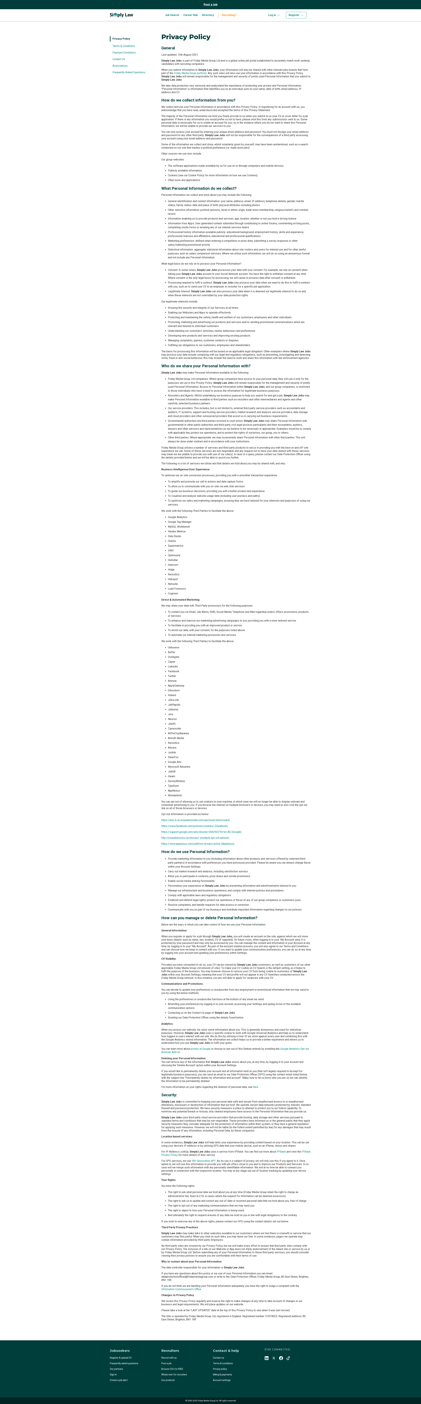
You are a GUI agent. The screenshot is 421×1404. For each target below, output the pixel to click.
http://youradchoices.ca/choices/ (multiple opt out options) (195, 837)
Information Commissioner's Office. (181, 1289)
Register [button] (294, 15)
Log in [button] (272, 15)
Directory (208, 15)
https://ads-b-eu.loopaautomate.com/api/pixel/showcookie (195, 820)
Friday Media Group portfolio (190, 73)
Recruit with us (169, 1357)
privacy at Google (200, 1048)
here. (256, 1087)
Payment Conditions (124, 52)
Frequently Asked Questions (128, 72)
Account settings (222, 1380)
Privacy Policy (121, 38)
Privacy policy (220, 1369)
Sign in (113, 1374)
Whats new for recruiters (174, 1374)
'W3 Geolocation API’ (204, 1160)
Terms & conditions (223, 1363)
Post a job (211, 4)
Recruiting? (229, 15)
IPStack (281, 1151)
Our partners (116, 1369)
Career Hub (190, 15)
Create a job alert (119, 1380)
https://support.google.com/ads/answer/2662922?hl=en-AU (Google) (201, 831)
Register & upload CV (121, 1357)
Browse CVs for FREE (172, 1369)
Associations (120, 65)
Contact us (218, 1357)
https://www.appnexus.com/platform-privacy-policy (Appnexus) (197, 843)
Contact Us (118, 59)
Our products (168, 1380)
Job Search (172, 15)
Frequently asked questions (124, 1363)
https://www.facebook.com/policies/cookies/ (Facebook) (194, 826)
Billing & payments (222, 1374)
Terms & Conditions (123, 46)
